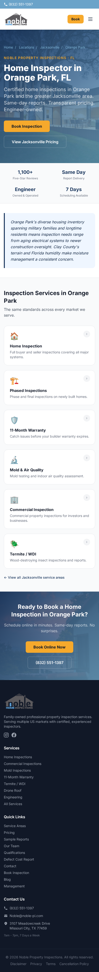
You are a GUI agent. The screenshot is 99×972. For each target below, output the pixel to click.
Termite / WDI (14, 784)
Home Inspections (18, 757)
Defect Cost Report (19, 859)
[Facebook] (14, 735)
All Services (13, 804)
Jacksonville (49, 47)
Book (75, 19)
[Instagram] (6, 735)
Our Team (11, 846)
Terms (51, 964)
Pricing (9, 832)
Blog (7, 879)
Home (8, 47)
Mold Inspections (17, 770)
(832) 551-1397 (21, 4)
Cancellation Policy (74, 964)
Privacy (36, 964)
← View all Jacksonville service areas (34, 577)
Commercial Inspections (22, 764)
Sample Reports (16, 839)
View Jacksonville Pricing (35, 141)
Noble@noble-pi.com (26, 916)
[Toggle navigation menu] (90, 19)
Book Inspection (27, 126)
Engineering (13, 797)
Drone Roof (12, 790)
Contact (10, 866)
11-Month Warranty (19, 777)
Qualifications (14, 853)
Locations (26, 47)
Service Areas (15, 826)
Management (14, 886)
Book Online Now (49, 647)
